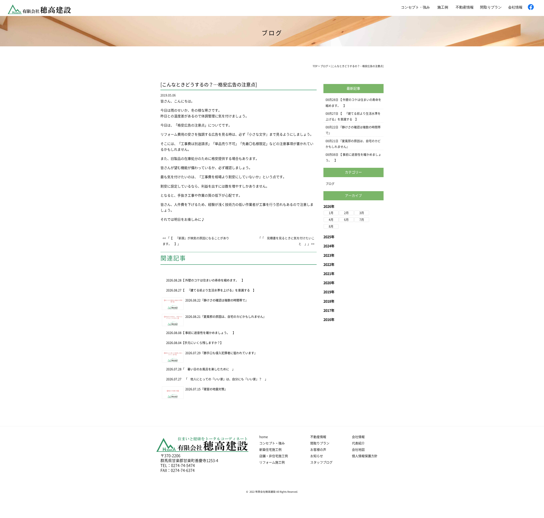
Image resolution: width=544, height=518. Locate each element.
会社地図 (358, 449)
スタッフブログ (321, 462)
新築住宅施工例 (270, 449)
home (263, 436)
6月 (346, 219)
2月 (346, 212)
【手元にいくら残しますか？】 (202, 342)
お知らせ (316, 456)
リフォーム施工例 (272, 462)
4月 (331, 219)
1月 (331, 212)
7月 (361, 219)
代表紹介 (358, 443)
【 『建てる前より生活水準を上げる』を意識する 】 (218, 290)
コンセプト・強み (415, 7)
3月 (361, 212)
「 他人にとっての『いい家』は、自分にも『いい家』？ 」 (224, 379)
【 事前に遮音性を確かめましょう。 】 (208, 332)
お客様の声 (318, 449)
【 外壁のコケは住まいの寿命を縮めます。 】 (213, 280)
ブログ (330, 183)
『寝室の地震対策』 (214, 389)
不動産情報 (465, 7)
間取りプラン (491, 7)
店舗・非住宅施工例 (273, 456)
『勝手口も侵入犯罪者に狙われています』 (229, 353)
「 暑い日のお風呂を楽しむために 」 (209, 369)
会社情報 (515, 7)
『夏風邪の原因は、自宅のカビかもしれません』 (233, 316)
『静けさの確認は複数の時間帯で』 (224, 300)
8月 (331, 226)
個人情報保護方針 (364, 456)
